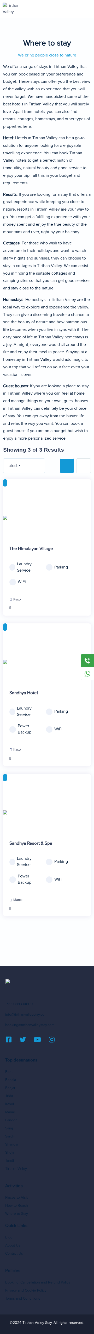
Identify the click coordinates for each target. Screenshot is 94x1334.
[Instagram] (54, 1039)
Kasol (17, 599)
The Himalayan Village (31, 548)
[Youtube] (40, 1039)
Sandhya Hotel (23, 693)
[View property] (47, 608)
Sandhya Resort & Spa (30, 843)
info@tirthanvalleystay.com (26, 1015)
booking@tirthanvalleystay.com (29, 1025)
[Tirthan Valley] (16, 8)
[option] (47, 518)
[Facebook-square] (11, 1039)
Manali (18, 900)
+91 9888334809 (19, 1004)
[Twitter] (26, 1039)
